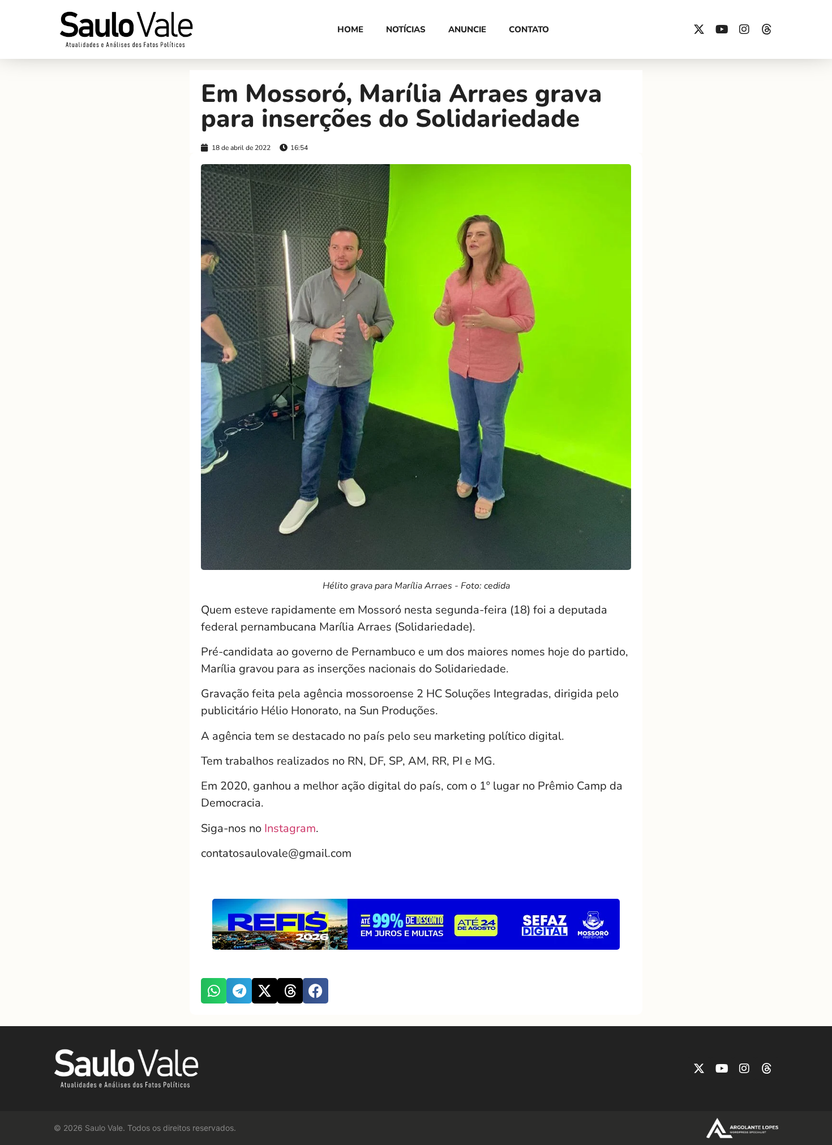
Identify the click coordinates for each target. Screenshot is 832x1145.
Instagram (290, 828)
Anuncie (467, 29)
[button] (213, 991)
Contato (529, 29)
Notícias (406, 29)
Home (350, 29)
